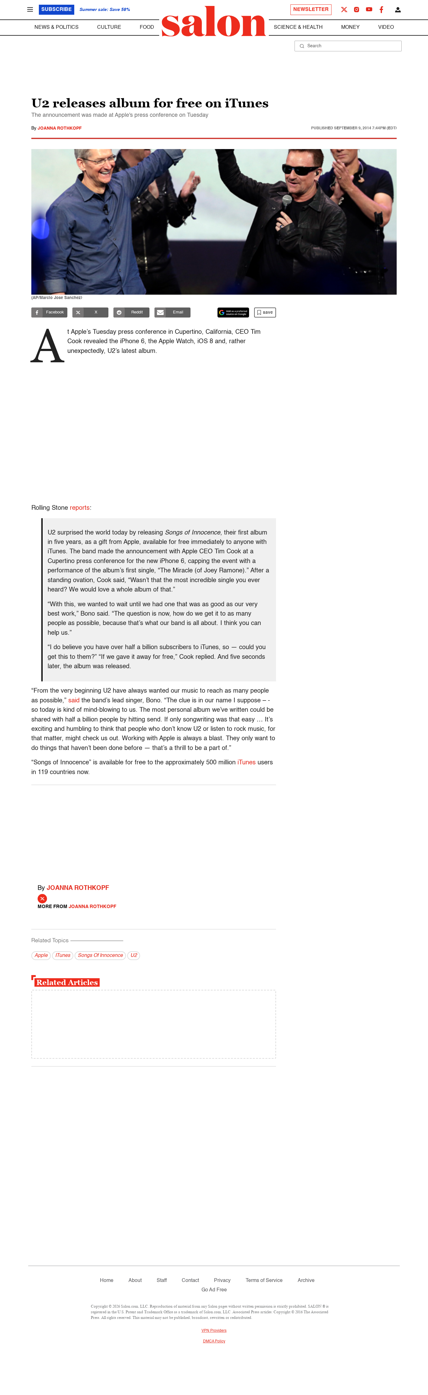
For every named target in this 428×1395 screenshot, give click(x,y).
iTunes (246, 763)
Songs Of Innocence (100, 955)
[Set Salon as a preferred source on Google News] (233, 312)
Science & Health (298, 27)
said (74, 701)
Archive (306, 1280)
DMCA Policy (214, 1341)
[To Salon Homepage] (214, 21)
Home (106, 1280)
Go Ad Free (214, 1290)
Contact (190, 1280)
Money (350, 27)
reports (80, 508)
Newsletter (311, 9)
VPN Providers (214, 1331)
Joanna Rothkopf (60, 128)
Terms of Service (264, 1280)
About (135, 1280)
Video (386, 27)
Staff (162, 1280)
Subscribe (56, 9)
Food (147, 27)
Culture (109, 27)
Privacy (222, 1280)
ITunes (62, 955)
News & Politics (56, 27)
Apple (41, 955)
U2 (133, 955)
